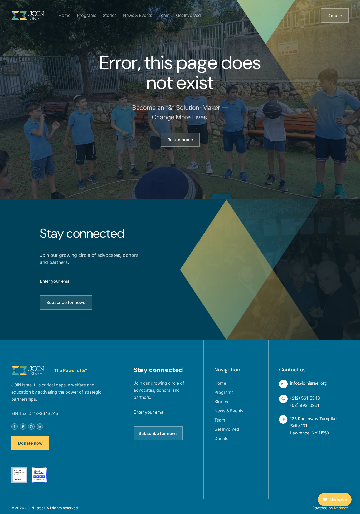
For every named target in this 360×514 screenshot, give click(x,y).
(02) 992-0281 (304, 405)
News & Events (137, 15)
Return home (180, 139)
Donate (335, 15)
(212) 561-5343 (305, 398)
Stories (109, 15)
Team (164, 15)
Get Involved (188, 15)
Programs (86, 15)
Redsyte (341, 508)
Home (64, 15)
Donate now (30, 443)
